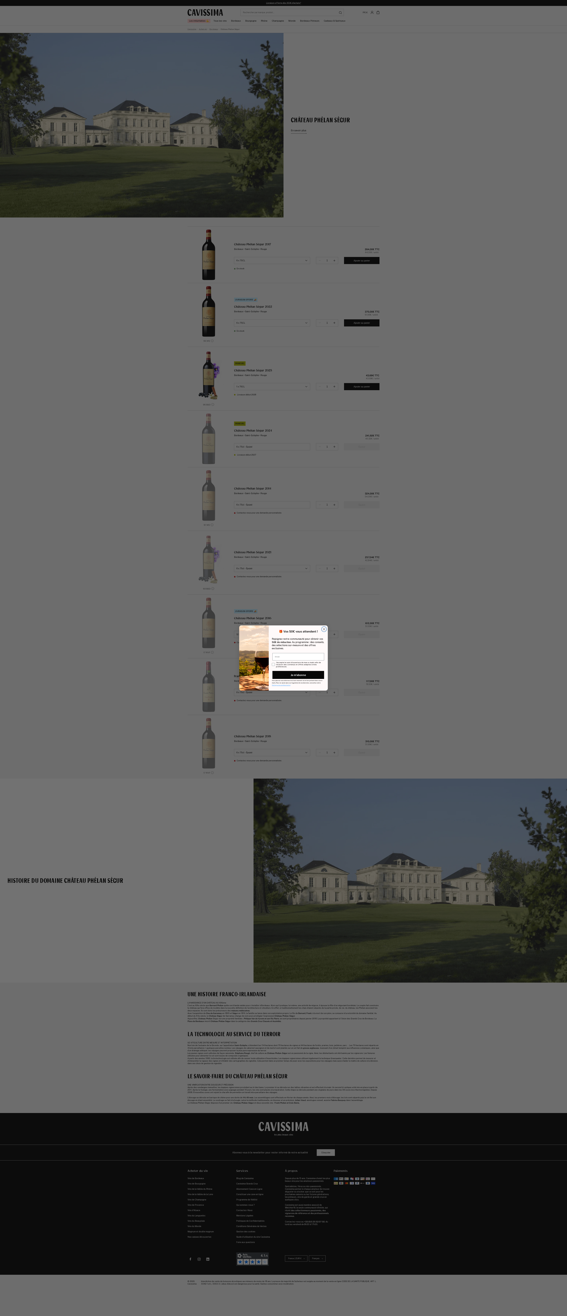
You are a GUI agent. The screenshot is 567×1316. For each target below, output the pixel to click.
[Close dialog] (324, 629)
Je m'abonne (298, 675)
